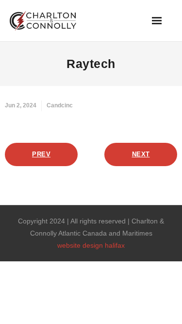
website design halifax (91, 245)
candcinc (60, 105)
